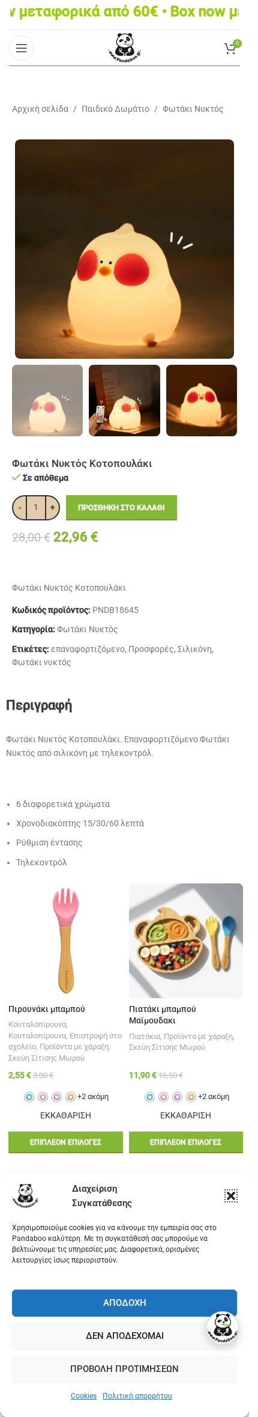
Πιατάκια (144, 1036)
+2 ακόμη (93, 1096)
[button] (231, 1196)
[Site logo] (124, 47)
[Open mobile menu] (21, 48)
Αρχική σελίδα (40, 109)
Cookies (84, 1396)
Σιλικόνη (195, 649)
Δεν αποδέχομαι (125, 1335)
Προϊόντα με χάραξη (74, 1046)
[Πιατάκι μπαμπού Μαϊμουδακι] (186, 940)
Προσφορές (151, 649)
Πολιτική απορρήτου (137, 1396)
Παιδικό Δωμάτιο (115, 109)
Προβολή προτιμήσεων (124, 1369)
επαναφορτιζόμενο (88, 649)
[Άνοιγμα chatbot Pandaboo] (222, 1328)
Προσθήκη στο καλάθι (121, 507)
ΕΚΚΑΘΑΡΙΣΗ (65, 1115)
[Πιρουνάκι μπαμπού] (65, 940)
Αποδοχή (124, 1302)
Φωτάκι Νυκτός (193, 109)
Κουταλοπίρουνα (37, 1024)
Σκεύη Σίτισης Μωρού (46, 1057)
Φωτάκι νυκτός (41, 662)
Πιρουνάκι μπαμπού (46, 1009)
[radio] (29, 1097)
